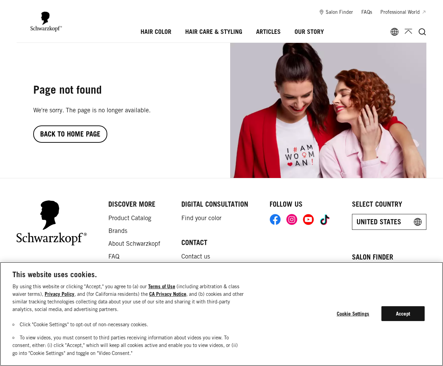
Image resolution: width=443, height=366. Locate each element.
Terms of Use (161, 286)
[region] (221, 314)
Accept (403, 314)
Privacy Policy (59, 294)
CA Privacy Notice (167, 294)
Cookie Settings (353, 314)
